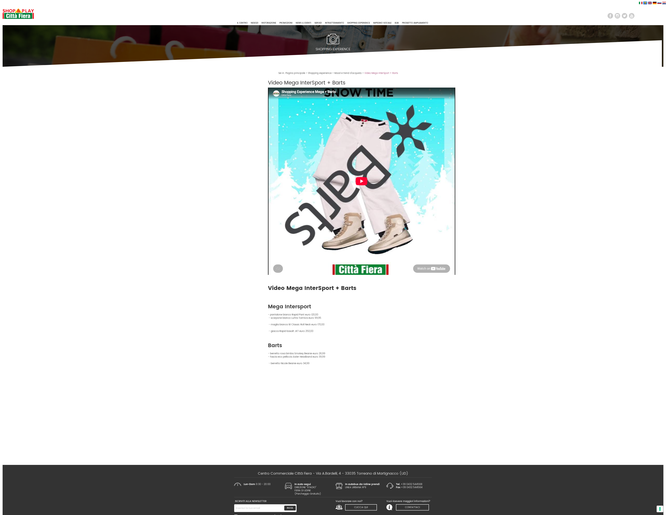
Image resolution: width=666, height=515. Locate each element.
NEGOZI (254, 23)
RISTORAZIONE (269, 23)
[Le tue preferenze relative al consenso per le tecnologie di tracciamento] (660, 509)
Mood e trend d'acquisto (348, 73)
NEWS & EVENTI (303, 23)
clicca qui (361, 507)
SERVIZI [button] (318, 23)
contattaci (412, 507)
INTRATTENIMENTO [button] (334, 23)
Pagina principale (295, 73)
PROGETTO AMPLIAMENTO (415, 23)
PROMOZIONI (285, 23)
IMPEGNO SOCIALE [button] (382, 23)
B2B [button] (397, 23)
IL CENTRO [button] (242, 23)
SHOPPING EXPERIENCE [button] (358, 23)
